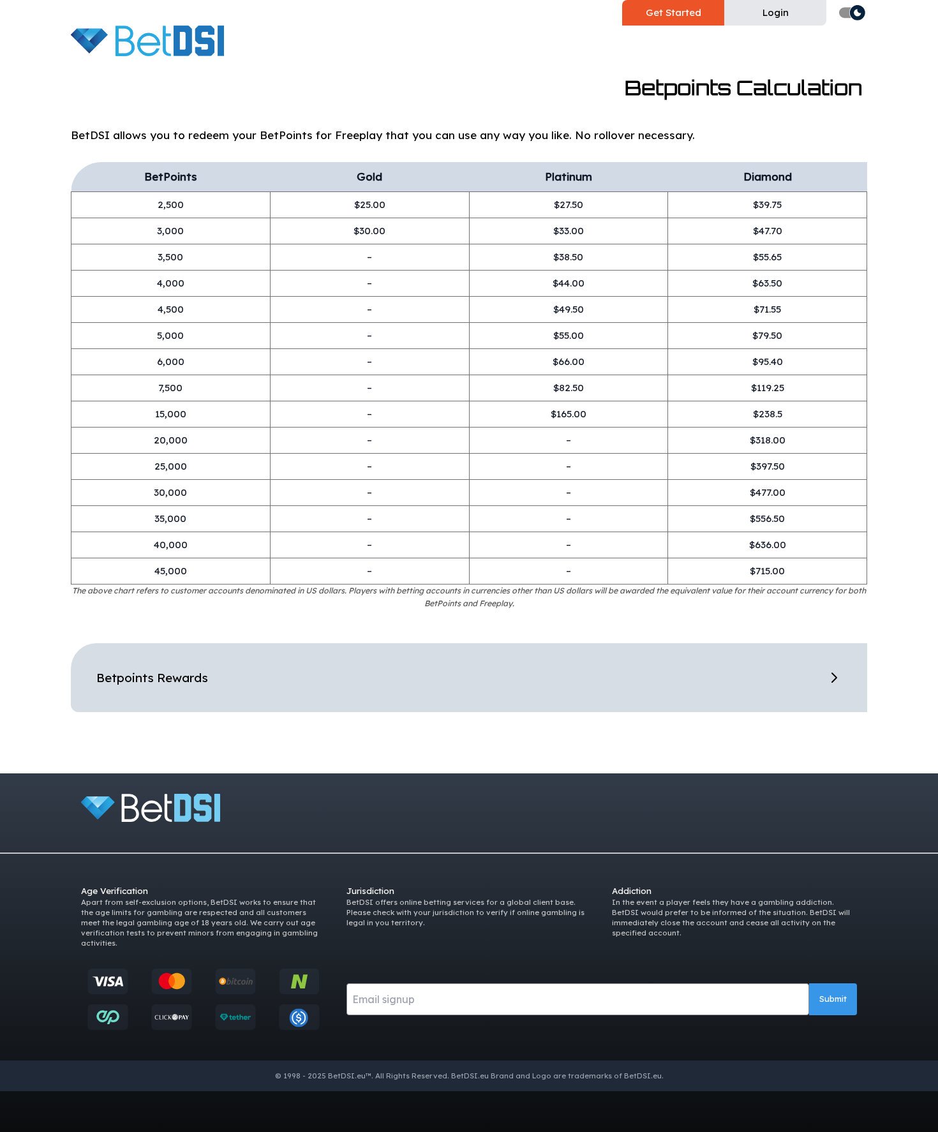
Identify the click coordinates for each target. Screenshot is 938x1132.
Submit (833, 999)
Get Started (673, 12)
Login (776, 12)
